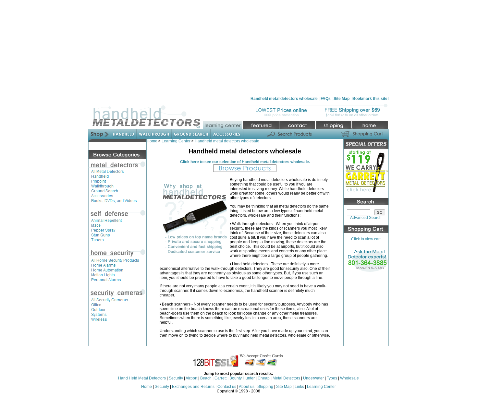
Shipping (265, 386)
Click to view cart (366, 239)
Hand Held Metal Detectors (142, 378)
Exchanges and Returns (193, 386)
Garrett (220, 378)
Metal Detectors (286, 378)
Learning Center (176, 141)
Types (332, 378)
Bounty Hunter (242, 378)
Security (176, 378)
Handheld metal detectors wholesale (227, 141)
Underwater (314, 378)
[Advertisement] (238, 48)
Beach (206, 378)
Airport (191, 378)
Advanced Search (366, 217)
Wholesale (349, 378)
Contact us (226, 386)
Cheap (264, 378)
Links (299, 386)
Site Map (284, 386)
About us (246, 386)
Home (152, 141)
